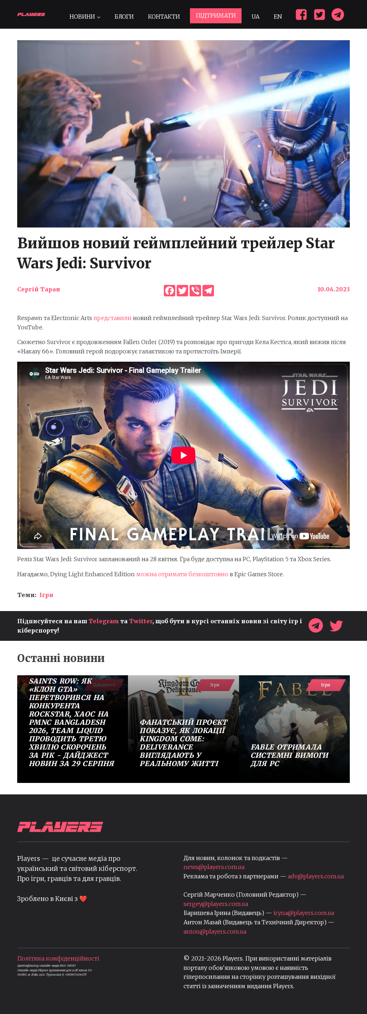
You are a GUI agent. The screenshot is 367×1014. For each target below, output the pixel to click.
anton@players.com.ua (215, 931)
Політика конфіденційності (58, 958)
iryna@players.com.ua (303, 912)
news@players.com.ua (214, 866)
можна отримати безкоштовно (182, 574)
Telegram (104, 621)
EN (278, 16)
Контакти (164, 16)
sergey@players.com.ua (216, 903)
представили (113, 317)
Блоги (124, 16)
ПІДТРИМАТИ (216, 15)
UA (255, 16)
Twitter (140, 621)
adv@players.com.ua (316, 876)
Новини (82, 16)
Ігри (46, 594)
